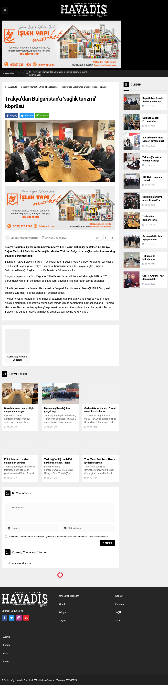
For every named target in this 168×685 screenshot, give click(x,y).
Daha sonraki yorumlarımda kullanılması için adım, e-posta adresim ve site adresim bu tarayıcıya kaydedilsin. (58, 537)
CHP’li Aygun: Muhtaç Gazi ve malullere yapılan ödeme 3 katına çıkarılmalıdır (58, 73)
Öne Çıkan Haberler (49, 86)
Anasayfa (12, 86)
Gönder (44, 115)
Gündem (25, 86)
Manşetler (34, 86)
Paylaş (13, 115)
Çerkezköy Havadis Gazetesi (24, 237)
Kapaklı (33, 587)
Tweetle (29, 115)
